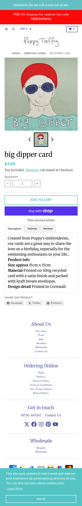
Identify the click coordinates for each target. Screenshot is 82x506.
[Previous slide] (30, 139)
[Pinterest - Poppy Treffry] (48, 424)
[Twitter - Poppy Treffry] (26, 424)
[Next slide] (52, 139)
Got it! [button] (41, 498)
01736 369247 (31, 415)
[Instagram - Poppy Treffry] (41, 424)
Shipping (32, 170)
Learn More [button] (14, 488)
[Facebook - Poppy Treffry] (34, 424)
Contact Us (53, 415)
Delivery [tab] (32, 228)
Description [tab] (14, 228)
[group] (41, 139)
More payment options (41, 220)
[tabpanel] (41, 262)
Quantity (11, 177)
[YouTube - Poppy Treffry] (55, 424)
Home (16, 53)
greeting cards (34, 53)
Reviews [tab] (48, 228)
